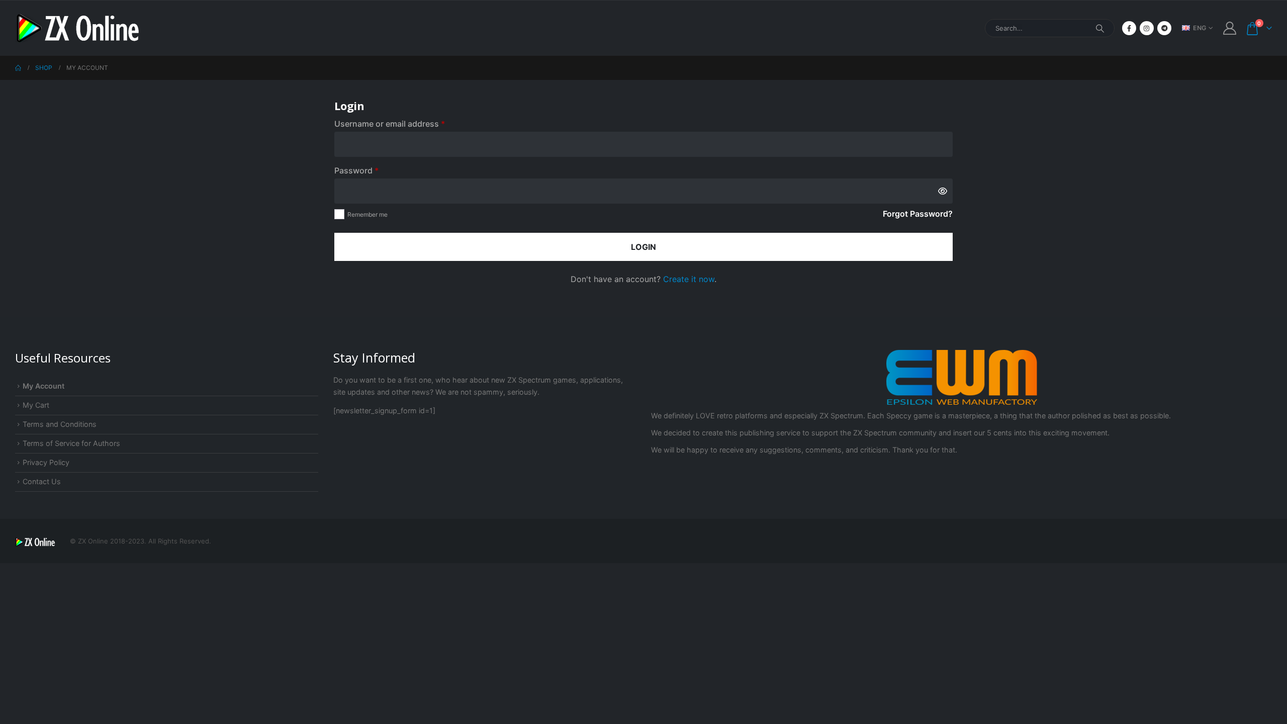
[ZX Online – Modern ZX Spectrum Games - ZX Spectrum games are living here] (78, 28)
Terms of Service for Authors (71, 443)
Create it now (688, 279)
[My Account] (1230, 28)
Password (373, 170)
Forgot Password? (918, 214)
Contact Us (42, 481)
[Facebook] (1129, 28)
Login (643, 247)
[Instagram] (1147, 28)
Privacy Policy (46, 462)
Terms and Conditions (60, 424)
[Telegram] (1164, 28)
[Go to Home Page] (18, 68)
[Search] (1100, 28)
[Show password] (943, 191)
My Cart (36, 405)
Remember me (367, 214)
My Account (43, 386)
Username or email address (406, 123)
